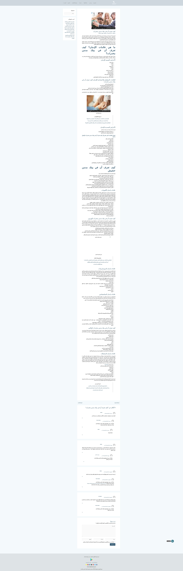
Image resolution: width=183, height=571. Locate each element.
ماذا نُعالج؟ (85, 2)
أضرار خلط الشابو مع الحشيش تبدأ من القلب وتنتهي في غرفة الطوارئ (69, 37)
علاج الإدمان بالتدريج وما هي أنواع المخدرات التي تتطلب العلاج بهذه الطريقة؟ (97, 122)
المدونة (69, 2)
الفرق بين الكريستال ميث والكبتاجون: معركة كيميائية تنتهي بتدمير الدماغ (69, 32)
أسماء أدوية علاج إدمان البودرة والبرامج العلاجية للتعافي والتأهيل (97, 262)
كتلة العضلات (106, 364)
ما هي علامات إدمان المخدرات (98, 390)
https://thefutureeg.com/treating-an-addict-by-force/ (96, 483)
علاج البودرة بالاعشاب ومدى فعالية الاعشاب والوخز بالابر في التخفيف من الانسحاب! (98, 260)
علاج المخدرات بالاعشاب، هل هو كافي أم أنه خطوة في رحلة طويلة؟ (98, 118)
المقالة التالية (79, 402)
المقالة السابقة (117, 402)
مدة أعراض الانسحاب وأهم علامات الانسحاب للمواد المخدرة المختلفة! (97, 387)
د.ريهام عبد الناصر (97, 454)
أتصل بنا (65, 2)
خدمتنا (80, 2)
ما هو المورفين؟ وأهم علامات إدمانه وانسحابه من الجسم (97, 385)
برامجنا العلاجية (74, 2)
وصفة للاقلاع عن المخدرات (97, 264)
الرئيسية (94, 2)
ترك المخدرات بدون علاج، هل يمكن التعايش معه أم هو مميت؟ (98, 120)
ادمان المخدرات (109, 33)
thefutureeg (98, 420)
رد (82, 417)
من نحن (90, 2)
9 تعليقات (113, 33)
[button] (172, 541)
